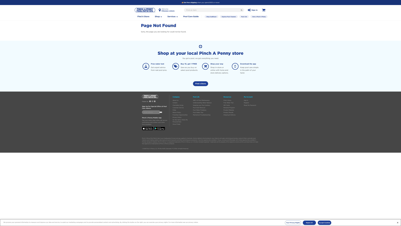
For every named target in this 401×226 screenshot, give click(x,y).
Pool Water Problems (199, 110)
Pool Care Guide (191, 16)
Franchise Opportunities (180, 115)
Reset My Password (250, 105)
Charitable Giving (178, 105)
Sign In (246, 100)
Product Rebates (228, 110)
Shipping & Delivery (229, 115)
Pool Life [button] (196, 97)
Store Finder (176, 124)
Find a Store (200, 84)
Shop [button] (157, 16)
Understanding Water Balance (202, 102)
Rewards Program (229, 107)
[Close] (397, 222)
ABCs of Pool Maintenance (201, 100)
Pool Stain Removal (199, 107)
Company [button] (176, 97)
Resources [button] (227, 97)
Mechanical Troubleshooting (201, 115)
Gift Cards (226, 105)
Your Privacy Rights (293, 223)
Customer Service (178, 107)
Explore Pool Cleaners (229, 16)
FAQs (174, 110)
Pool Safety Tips (198, 112)
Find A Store (143, 16)
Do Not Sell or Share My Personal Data (180, 121)
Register (246, 102)
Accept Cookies (324, 223)
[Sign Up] (160, 112)
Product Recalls (228, 112)
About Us (175, 100)
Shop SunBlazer (211, 16)
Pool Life (244, 16)
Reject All (309, 223)
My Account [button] (248, 97)
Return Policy (177, 112)
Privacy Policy (177, 117)
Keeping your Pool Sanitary (201, 105)
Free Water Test (228, 102)
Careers (175, 102)
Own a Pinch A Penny (259, 16)
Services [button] (172, 16)
